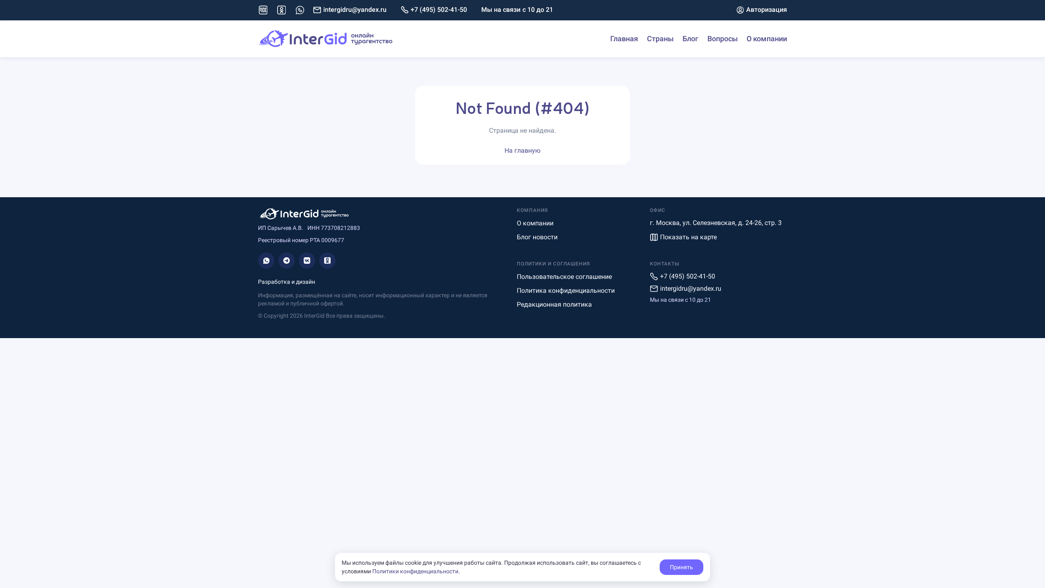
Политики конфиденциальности (415, 571)
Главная (624, 38)
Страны (660, 38)
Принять (681, 567)
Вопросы (722, 38)
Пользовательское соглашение (564, 277)
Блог (690, 38)
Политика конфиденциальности (566, 290)
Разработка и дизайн (286, 281)
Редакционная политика (554, 304)
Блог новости (537, 237)
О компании (767, 38)
